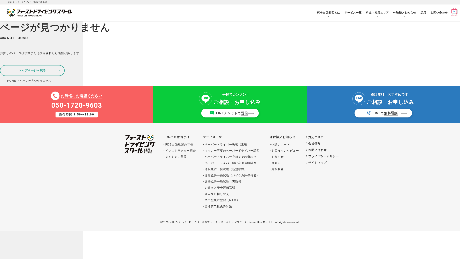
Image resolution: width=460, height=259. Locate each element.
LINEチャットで (232, 113)
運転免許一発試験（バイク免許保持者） (232, 175)
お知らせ (278, 156)
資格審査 (278, 169)
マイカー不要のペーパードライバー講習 (232, 150)
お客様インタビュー (285, 150)
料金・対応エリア (377, 12)
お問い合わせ (439, 12)
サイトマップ (317, 162)
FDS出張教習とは (328, 12)
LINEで (385, 113)
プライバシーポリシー (321, 156)
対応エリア (315, 137)
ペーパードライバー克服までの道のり (230, 156)
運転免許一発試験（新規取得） (226, 169)
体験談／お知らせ (404, 12)
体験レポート (281, 144)
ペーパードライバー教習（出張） (227, 144)
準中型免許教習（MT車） (222, 200)
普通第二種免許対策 (218, 206)
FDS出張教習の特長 (179, 144)
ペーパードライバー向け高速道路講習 (230, 163)
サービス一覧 (353, 12)
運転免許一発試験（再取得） (224, 181)
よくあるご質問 (176, 156)
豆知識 (276, 163)
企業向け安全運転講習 (220, 187)
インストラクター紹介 (180, 150)
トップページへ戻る (32, 70)
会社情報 (314, 143)
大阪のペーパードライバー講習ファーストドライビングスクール (209, 222)
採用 (423, 12)
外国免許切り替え (217, 194)
